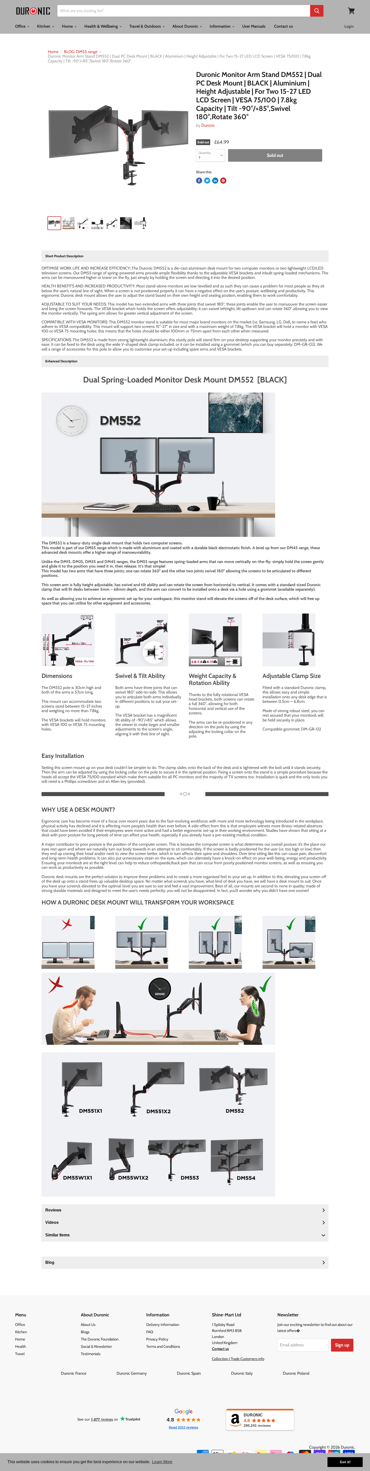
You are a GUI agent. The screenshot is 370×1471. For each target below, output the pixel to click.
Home (68, 26)
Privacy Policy (157, 1339)
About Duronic (185, 26)
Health (20, 1346)
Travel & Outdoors (145, 26)
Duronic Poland (296, 1373)
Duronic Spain (203, 1373)
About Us (88, 1324)
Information (221, 26)
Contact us (283, 26)
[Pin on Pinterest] (223, 181)
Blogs (85, 1332)
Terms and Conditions (163, 1346)
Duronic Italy (256, 1373)
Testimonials (90, 1354)
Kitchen (44, 26)
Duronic (208, 125)
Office (20, 26)
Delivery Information (162, 1324)
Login (349, 26)
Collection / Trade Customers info (238, 1359)
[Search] (316, 11)
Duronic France (88, 1373)
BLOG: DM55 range (80, 52)
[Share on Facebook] (199, 181)
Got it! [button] (345, 1462)
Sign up (342, 1345)
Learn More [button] (162, 1462)
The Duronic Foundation (100, 1339)
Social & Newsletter (96, 1346)
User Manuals (254, 26)
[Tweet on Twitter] (207, 181)
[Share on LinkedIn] (215, 181)
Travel (20, 1354)
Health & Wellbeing (101, 26)
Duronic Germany (146, 1373)
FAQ (149, 1332)
